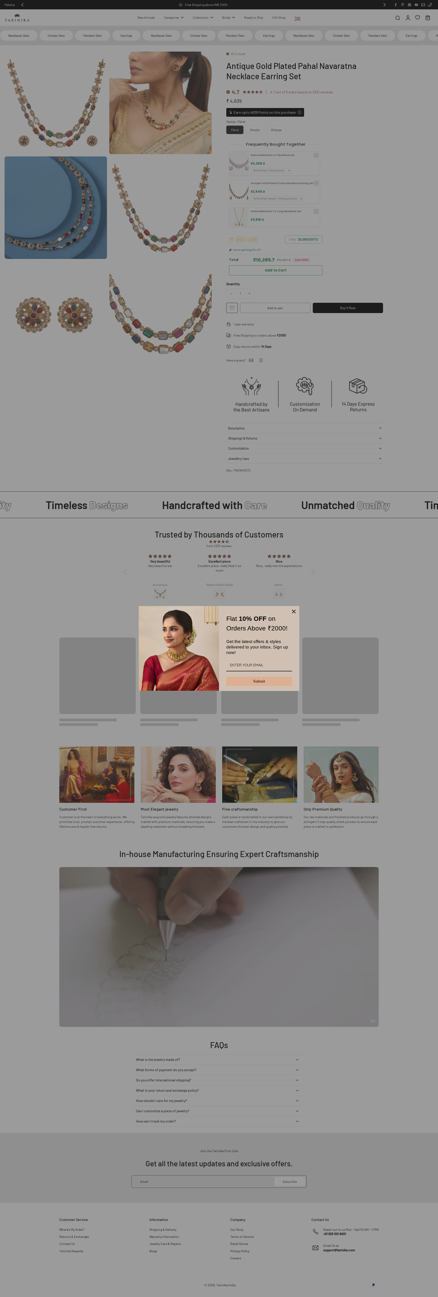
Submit (259, 681)
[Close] (293, 611)
